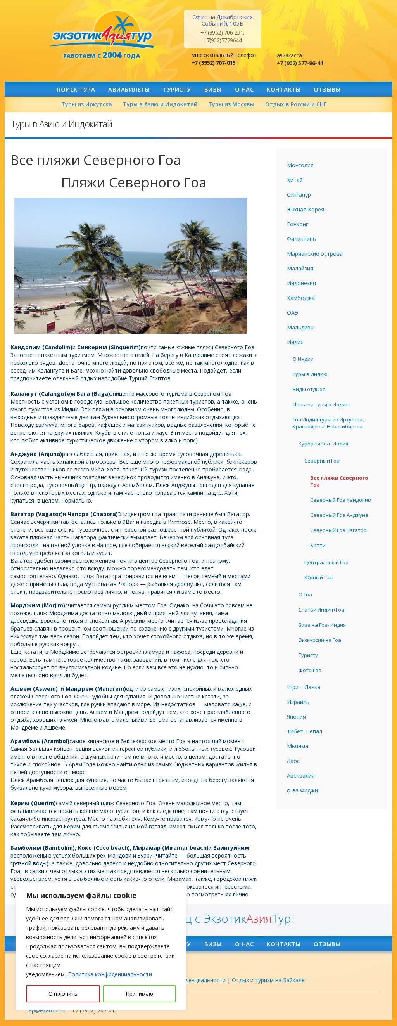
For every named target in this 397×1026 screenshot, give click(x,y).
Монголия (300, 165)
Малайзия (300, 268)
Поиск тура (76, 89)
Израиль (298, 701)
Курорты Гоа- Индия (323, 443)
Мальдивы (300, 327)
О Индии (303, 358)
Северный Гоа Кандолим (340, 499)
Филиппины (302, 239)
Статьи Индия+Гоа (321, 609)
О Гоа (305, 594)
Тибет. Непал (304, 731)
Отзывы (327, 89)
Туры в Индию (310, 374)
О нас (244, 89)
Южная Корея (305, 209)
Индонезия (301, 283)
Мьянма (297, 746)
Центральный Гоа (326, 562)
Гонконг (297, 224)
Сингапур (299, 194)
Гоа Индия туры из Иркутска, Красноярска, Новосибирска (328, 423)
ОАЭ (292, 312)
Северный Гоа (322, 460)
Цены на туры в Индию (321, 404)
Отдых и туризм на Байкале (268, 980)
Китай (295, 180)
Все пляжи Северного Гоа (339, 481)
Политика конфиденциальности (110, 974)
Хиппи (318, 545)
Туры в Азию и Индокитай (160, 104)
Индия (295, 342)
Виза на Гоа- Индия (322, 624)
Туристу (177, 89)
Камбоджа (301, 298)
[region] (101, 946)
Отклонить (63, 993)
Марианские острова (315, 253)
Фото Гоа (310, 670)
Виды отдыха (309, 389)
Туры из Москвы (231, 104)
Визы (213, 89)
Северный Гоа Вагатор (338, 530)
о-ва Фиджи (302, 790)
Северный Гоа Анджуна (339, 514)
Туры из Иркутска (86, 104)
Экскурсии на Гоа (320, 639)
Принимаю (139, 993)
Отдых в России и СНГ (295, 104)
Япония (296, 716)
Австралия (301, 775)
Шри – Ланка (303, 687)
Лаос (293, 760)
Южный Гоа (318, 577)
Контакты (283, 89)
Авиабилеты (129, 89)
